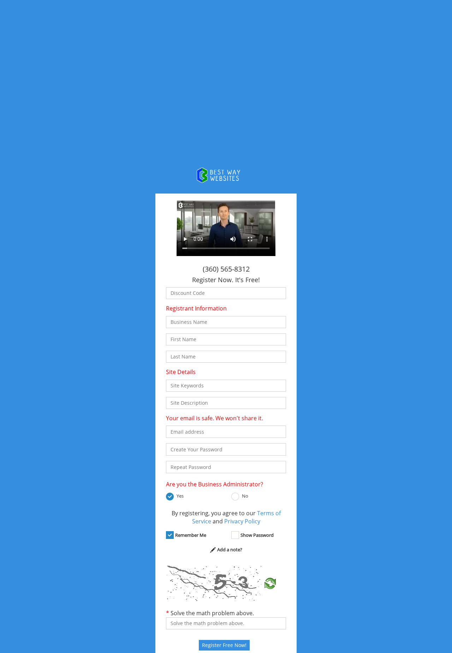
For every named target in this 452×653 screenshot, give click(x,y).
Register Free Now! (224, 645)
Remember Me (190, 535)
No (245, 496)
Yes (180, 496)
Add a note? (229, 549)
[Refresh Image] (270, 583)
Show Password (257, 535)
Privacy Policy (242, 521)
